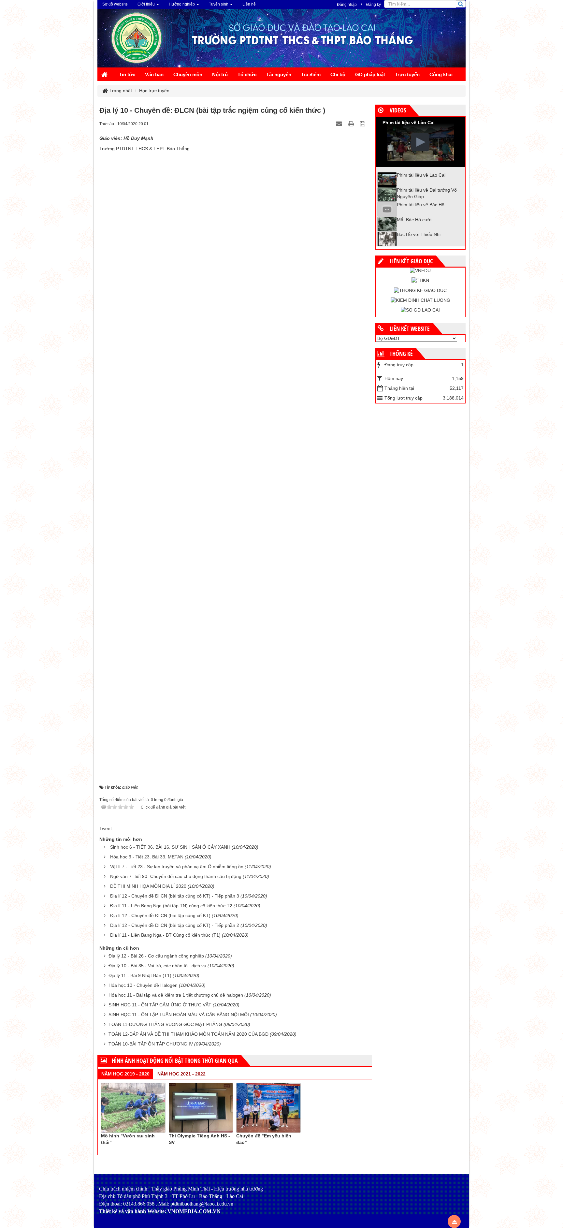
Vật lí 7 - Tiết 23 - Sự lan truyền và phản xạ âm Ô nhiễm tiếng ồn (176, 866)
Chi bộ (337, 74)
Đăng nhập (347, 4)
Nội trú (220, 74)
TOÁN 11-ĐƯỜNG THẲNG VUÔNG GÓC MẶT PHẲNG (165, 1024)
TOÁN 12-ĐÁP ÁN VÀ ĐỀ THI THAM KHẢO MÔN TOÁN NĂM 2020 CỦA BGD (188, 1034)
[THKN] (420, 280)
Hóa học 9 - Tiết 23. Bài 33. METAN (146, 856)
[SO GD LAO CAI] (420, 310)
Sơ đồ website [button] (115, 4)
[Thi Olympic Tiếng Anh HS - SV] (201, 1107)
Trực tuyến (407, 74)
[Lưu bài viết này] (363, 123)
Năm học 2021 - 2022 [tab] (181, 1073)
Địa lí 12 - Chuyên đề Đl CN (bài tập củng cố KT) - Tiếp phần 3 (174, 896)
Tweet (105, 828)
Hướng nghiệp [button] (182, 4)
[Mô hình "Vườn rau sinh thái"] (133, 1107)
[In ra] (351, 123)
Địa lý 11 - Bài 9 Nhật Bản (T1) (139, 975)
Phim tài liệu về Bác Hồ (420, 204)
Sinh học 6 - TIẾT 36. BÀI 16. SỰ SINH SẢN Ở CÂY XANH (170, 847)
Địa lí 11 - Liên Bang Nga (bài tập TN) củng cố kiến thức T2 (171, 905)
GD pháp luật (370, 74)
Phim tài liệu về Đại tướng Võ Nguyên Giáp (427, 193)
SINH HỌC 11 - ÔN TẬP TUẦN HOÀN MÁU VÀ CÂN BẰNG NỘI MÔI (178, 1014)
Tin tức (127, 74)
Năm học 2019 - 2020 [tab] (125, 1073)
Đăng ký (373, 4)
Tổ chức (247, 74)
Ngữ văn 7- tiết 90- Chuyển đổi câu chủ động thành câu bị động (175, 876)
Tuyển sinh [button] (219, 4)
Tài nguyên (278, 74)
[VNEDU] (420, 270)
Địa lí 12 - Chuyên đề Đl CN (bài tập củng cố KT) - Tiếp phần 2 (174, 925)
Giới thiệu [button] (146, 4)
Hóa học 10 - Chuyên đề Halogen (143, 985)
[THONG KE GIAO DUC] (420, 290)
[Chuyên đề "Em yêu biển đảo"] (268, 1107)
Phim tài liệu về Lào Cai (421, 175)
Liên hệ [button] (249, 4)
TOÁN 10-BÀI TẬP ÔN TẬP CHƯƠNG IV (150, 1043)
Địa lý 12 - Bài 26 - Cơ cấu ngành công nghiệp (156, 955)
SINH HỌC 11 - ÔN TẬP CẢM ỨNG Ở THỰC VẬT (159, 1004)
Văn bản (154, 74)
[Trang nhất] (105, 75)
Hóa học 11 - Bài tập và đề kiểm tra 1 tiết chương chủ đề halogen (175, 995)
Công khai (441, 74)
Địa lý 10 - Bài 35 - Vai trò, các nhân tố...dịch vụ (157, 965)
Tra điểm (311, 74)
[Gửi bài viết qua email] (340, 123)
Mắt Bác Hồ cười (414, 219)
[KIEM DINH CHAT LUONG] (420, 300)
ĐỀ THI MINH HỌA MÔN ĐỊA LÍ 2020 (148, 886)
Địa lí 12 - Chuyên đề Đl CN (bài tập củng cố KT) (160, 915)
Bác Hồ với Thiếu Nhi (418, 234)
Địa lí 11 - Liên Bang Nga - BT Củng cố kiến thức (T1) (165, 935)
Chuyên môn (187, 74)
